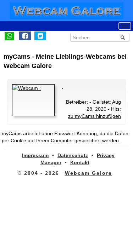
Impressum (35, 155)
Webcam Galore (88, 173)
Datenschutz (72, 155)
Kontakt (79, 162)
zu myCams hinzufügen (94, 116)
